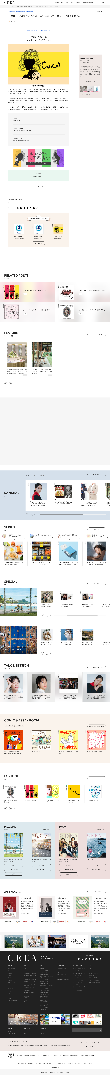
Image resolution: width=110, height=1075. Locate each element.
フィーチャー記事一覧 (96, 334)
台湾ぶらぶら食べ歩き (28, 971)
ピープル (26, 1031)
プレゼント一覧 (84, 94)
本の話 (67, 1072)
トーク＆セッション (75, 2)
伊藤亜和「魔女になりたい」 (78, 971)
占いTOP (96, 778)
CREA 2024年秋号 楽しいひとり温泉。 (44, 1001)
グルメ (9, 975)
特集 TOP (96, 583)
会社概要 (30, 1063)
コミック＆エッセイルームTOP (96, 726)
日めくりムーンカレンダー (94, 980)
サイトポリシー (78, 1063)
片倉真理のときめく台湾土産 (30, 973)
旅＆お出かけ (10, 973)
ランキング (10, 988)
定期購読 (69, 1063)
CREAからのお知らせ (12, 1000)
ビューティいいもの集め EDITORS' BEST (29, 993)
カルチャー (10, 978)
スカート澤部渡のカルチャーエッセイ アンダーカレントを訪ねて (79, 986)
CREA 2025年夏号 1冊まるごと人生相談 (44, 989)
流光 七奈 (13, 21)
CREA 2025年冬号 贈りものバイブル (44, 997)
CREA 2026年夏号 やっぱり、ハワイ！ (44, 971)
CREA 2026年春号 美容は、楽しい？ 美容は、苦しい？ (46, 976)
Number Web (52, 1072)
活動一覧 (42, 1033)
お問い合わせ (38, 1063)
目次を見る (14, 865)
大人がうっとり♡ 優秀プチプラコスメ (30, 997)
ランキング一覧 (97, 474)
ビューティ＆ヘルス (12, 982)
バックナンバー (45, 829)
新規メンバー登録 (90, 81)
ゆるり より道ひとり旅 (77, 990)
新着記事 (57, 2)
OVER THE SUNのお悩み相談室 (63, 979)
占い (98, 2)
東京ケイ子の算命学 (93, 978)
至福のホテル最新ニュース (29, 981)
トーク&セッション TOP (97, 667)
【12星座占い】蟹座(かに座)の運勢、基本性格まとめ (20, 11)
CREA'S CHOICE (11, 995)
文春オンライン (60, 1072)
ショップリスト (14, 874)
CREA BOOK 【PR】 (12, 1033)
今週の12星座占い (92, 975)
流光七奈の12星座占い (93, 973)
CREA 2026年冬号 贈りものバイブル (44, 980)
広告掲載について (60, 1063)
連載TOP (26, 968)
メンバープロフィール (44, 1031)
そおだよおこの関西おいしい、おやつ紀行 (30, 985)
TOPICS (9, 998)
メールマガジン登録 (90, 1042)
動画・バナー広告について (48, 1063)
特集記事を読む (14, 869)
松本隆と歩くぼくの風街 (61, 977)
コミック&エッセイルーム (88, 2)
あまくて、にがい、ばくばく (78, 982)
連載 (62, 2)
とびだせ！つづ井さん (77, 975)
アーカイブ (10, 991)
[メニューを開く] (103, 2)
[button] (5, 383)
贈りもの (10, 971)
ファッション (10, 985)
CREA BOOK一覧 (96, 891)
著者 (25, 1033)
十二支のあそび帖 (76, 978)
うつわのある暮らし (28, 990)
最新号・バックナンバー (13, 1031)
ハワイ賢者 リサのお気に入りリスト (30, 976)
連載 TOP (96, 529)
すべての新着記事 (11, 968)
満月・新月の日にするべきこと (95, 982)
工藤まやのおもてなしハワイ (30, 979)
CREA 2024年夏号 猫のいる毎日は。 (44, 1005)
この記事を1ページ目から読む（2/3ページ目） (39, 31)
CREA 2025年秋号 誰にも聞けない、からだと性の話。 (46, 985)
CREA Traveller (44, 1072)
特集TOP (42, 968)
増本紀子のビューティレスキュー (30, 1001)
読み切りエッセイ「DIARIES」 (79, 973)
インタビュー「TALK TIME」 (78, 980)
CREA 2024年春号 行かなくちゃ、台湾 (44, 1008)
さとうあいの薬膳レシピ (29, 987)
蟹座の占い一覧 (38, 243)
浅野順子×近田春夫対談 (61, 974)
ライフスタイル (11, 980)
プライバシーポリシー (88, 1063)
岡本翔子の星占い (92, 971)
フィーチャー (10, 993)
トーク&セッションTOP (61, 968)
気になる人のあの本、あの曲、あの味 (63, 971)
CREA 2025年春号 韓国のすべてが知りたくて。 (46, 993)
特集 (67, 2)
